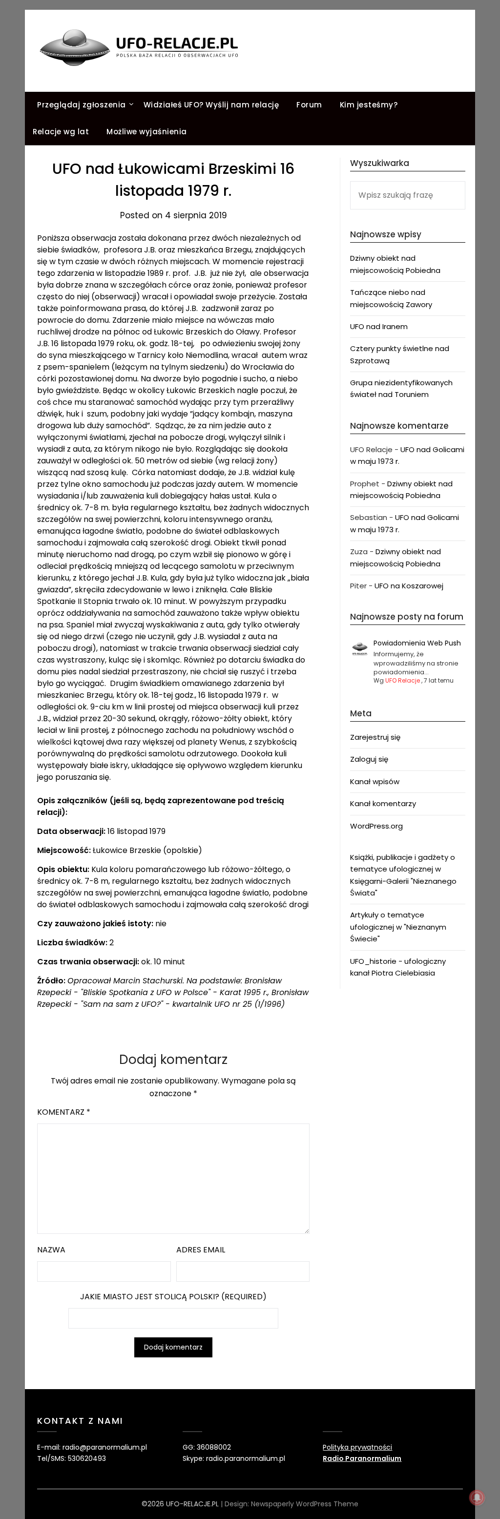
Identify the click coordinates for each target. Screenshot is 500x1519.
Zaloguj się (369, 759)
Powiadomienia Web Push (417, 643)
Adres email (200, 1249)
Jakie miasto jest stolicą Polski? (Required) (173, 1296)
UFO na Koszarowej (409, 586)
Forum (309, 105)
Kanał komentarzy (383, 803)
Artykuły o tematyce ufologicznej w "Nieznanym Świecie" (398, 927)
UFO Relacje (402, 680)
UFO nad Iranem (379, 326)
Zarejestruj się (375, 737)
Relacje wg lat (61, 131)
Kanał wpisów (374, 781)
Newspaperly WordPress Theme (304, 1504)
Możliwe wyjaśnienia (146, 131)
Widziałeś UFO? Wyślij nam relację (211, 105)
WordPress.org (376, 826)
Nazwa (51, 1249)
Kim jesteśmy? (369, 105)
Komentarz (63, 1112)
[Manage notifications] (477, 1497)
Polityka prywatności (357, 1447)
